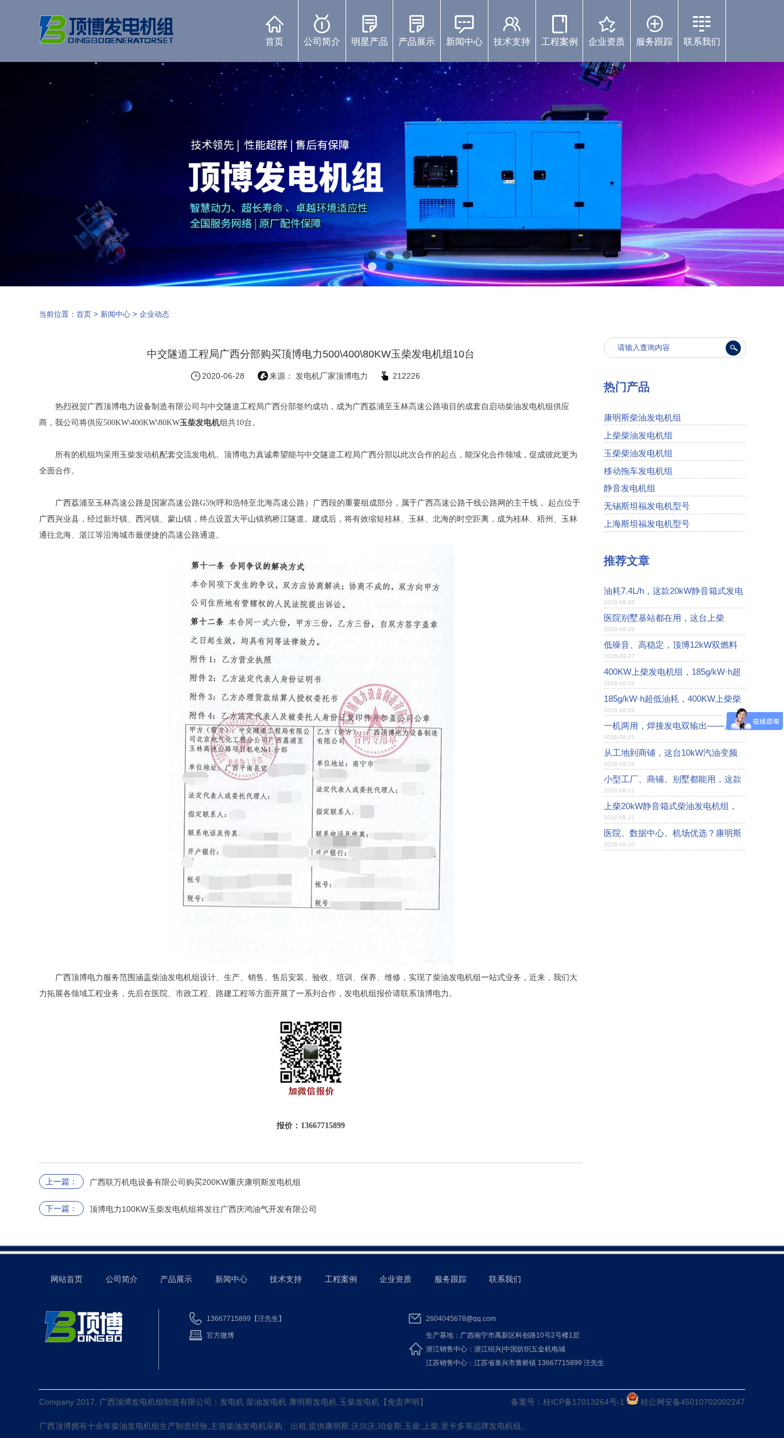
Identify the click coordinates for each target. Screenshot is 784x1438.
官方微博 (220, 1335)
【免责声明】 (403, 1401)
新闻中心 (464, 41)
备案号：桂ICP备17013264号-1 (567, 1401)
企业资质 (606, 41)
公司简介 (322, 41)
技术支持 (512, 41)
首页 (274, 41)
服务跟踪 (654, 41)
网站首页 (67, 1279)
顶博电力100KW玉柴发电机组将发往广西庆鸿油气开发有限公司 (203, 1209)
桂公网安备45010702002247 (691, 1401)
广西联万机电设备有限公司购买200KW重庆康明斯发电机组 (195, 1182)
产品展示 (416, 41)
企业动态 (154, 314)
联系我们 (702, 41)
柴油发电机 (131, 1426)
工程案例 (559, 41)
